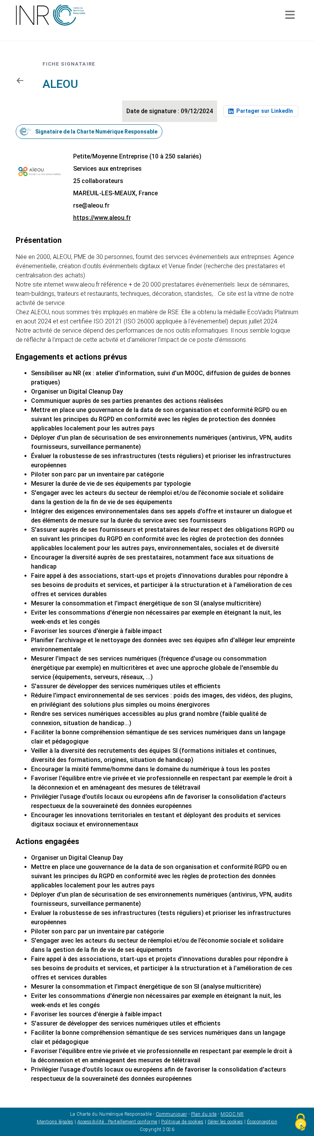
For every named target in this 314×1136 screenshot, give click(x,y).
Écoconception (262, 1121)
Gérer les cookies (225, 1121)
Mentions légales (55, 1121)
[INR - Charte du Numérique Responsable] (50, 15)
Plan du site (204, 1114)
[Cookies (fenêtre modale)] (300, 1123)
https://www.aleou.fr (102, 217)
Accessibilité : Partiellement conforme (117, 1121)
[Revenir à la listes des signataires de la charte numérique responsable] (19, 80)
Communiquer (171, 1114)
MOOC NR (232, 1114)
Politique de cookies (182, 1121)
